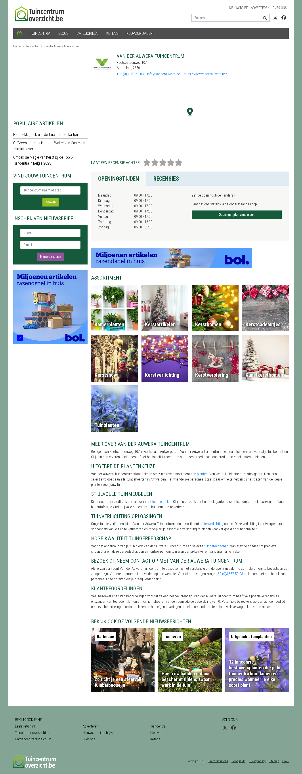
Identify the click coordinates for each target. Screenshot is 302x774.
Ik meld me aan (50, 257)
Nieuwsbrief (238, 8)
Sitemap (274, 761)
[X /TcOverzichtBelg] (275, 18)
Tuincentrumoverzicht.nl (32, 733)
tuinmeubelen (161, 502)
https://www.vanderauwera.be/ (205, 74)
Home (17, 46)
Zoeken (50, 202)
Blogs (63, 33)
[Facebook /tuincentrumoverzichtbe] (283, 18)
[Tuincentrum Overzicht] (41, 14)
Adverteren (260, 8)
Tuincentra (40, 33)
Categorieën (87, 33)
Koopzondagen (139, 33)
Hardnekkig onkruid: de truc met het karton (45, 134)
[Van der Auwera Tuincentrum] (102, 64)
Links (285, 761)
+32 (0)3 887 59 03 (130, 74)
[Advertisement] (50, 84)
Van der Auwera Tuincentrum (61, 46)
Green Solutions (218, 761)
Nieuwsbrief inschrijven (99, 733)
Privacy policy (257, 761)
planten (202, 474)
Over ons (280, 8)
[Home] (19, 33)
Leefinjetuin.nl (25, 726)
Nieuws (155, 733)
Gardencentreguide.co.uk (33, 739)
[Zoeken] (263, 18)
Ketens (112, 33)
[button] (190, 112)
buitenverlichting (211, 524)
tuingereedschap (216, 546)
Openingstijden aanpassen (236, 214)
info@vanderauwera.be (163, 74)
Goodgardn (238, 761)
